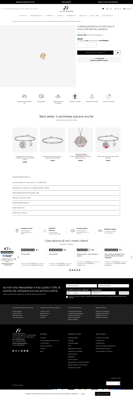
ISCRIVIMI (124, 293)
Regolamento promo (74, 348)
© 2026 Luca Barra (17, 385)
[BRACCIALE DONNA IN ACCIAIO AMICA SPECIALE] (108, 140)
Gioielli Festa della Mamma (38, 21)
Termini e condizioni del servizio (106, 346)
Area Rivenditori (73, 338)
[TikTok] (19, 350)
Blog (41, 351)
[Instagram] (16, 350)
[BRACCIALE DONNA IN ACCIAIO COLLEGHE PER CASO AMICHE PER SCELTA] (24, 140)
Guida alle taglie (73, 343)
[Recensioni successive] (131, 257)
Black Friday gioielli (74, 317)
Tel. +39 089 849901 (18, 339)
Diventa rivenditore (46, 346)
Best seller (47, 116)
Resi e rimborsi (72, 354)
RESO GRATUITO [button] (18, 208)
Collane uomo (44, 311)
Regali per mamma (102, 317)
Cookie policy (100, 343)
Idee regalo (24, 21)
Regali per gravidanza (102, 313)
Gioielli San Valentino (74, 315)
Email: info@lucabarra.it (19, 343)
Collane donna (17, 313)
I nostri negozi (44, 343)
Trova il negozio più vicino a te (49, 340)
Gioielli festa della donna (75, 313)
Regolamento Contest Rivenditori (78, 362)
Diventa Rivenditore (13, 8)
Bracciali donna (17, 315)
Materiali (70, 340)
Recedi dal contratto (74, 367)
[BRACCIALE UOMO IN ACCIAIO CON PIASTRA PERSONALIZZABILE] (52, 140)
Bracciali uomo (45, 313)
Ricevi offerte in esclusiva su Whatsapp (78, 290)
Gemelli (42, 317)
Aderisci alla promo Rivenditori (77, 365)
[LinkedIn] (27, 350)
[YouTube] (24, 350)
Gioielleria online (16, 21)
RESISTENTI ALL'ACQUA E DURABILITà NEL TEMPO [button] (30, 188)
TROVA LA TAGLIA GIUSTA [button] (21, 198)
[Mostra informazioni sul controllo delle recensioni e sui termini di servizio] (15, 259)
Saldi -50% (94, 15)
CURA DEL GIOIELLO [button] (19, 213)
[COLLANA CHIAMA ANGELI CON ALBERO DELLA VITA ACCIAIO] (80, 140)
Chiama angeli (17, 311)
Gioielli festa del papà (74, 311)
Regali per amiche (101, 315)
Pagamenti (71, 356)
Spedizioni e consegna (75, 351)
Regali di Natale (73, 319)
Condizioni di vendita (102, 338)
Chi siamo (34, 8)
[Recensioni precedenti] (18, 257)
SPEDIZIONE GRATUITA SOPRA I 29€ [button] (25, 193)
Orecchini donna (17, 317)
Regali (29, 21)
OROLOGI (83, 15)
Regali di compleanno (103, 311)
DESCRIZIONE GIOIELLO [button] (21, 177)
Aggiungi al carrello (95, 52)
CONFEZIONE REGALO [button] (20, 203)
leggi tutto (108, 257)
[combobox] (69, 293)
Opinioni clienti (72, 359)
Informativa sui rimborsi (103, 348)
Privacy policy (100, 340)
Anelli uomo (44, 315)
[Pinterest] (21, 350)
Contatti (42, 348)
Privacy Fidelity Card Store (104, 351)
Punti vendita (25, 8)
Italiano (112, 383)
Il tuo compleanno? (96, 290)
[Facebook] (13, 350)
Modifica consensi (116, 378)
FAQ (69, 346)
